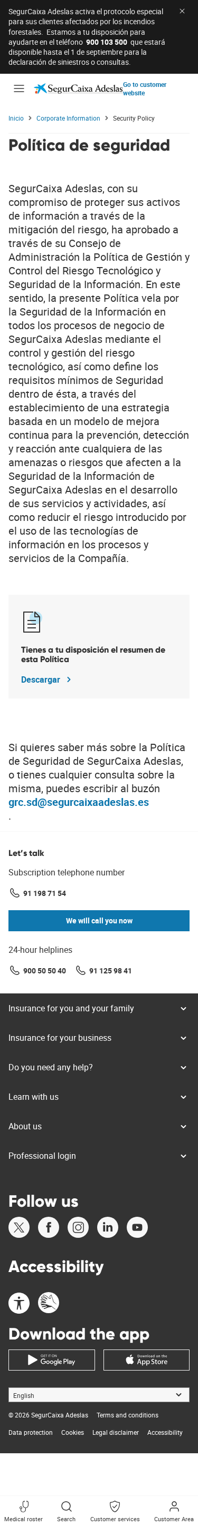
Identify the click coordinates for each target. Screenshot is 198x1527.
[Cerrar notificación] (182, 11)
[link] (78, 88)
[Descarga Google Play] (51, 1360)
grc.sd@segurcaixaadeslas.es (78, 802)
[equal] (19, 1304)
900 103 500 (106, 42)
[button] (19, 88)
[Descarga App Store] (146, 1360)
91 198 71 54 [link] (44, 893)
